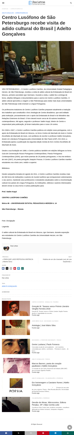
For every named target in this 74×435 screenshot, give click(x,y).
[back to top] (69, 427)
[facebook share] (3, 268)
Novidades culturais (51, 321)
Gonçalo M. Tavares (51, 302)
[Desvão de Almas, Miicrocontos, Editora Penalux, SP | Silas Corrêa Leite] (16, 404)
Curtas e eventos (38, 302)
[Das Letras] (37, 3)
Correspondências (17, 8)
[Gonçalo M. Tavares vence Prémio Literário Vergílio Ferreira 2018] (16, 308)
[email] (31, 433)
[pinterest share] (14, 268)
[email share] (11, 268)
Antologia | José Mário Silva (44, 325)
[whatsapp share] (22, 268)
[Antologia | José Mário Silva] (16, 327)
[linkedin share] (18, 268)
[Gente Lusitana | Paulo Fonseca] (16, 346)
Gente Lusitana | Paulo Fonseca (45, 344)
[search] (71, 3)
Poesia (59, 340)
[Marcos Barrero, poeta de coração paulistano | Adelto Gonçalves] (16, 365)
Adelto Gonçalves (8, 13)
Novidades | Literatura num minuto (44, 340)
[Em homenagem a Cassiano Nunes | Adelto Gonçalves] (16, 384)
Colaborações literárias (54, 378)
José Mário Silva (37, 321)
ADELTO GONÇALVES (9, 286)
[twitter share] (7, 268)
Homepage (5, 8)
